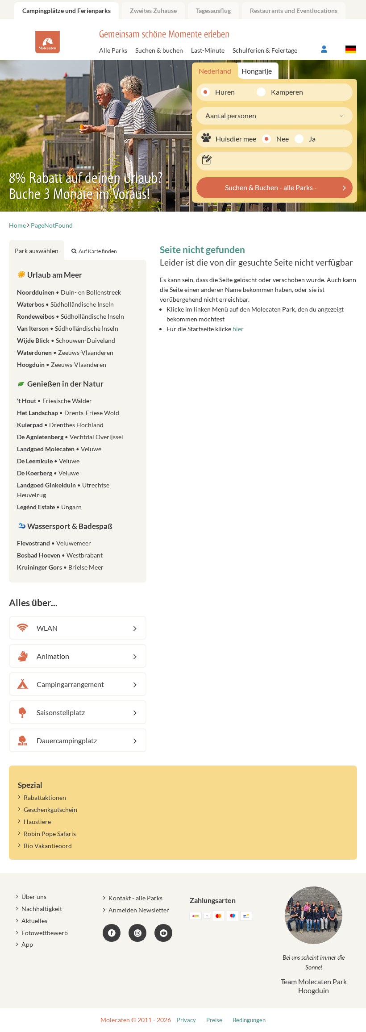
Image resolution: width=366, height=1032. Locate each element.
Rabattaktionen (45, 797)
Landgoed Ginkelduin (63, 490)
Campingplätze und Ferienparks (66, 10)
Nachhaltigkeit (41, 908)
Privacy (186, 1020)
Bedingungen (249, 1020)
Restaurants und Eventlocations (293, 10)
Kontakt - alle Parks (135, 898)
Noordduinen (69, 292)
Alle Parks (113, 50)
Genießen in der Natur (65, 383)
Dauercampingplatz (67, 740)
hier (238, 329)
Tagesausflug (213, 10)
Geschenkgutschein (50, 809)
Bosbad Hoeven (60, 555)
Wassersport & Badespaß (69, 526)
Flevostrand (54, 543)
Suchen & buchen (159, 50)
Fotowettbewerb (44, 932)
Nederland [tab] (215, 71)
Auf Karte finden (98, 251)
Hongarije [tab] (256, 71)
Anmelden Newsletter (138, 910)
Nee (282, 138)
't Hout (54, 400)
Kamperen (281, 91)
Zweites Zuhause (153, 10)
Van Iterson (67, 328)
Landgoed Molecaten (59, 449)
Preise (214, 1020)
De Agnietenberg (70, 437)
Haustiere (37, 821)
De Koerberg (48, 473)
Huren (225, 91)
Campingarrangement (70, 684)
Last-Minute (208, 50)
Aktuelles (34, 920)
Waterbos (65, 304)
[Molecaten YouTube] (163, 933)
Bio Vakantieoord (48, 845)
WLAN (47, 628)
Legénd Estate (49, 507)
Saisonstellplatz (61, 712)
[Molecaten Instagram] (137, 933)
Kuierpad (60, 425)
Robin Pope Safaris (50, 833)
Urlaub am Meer (54, 274)
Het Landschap (68, 412)
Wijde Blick (66, 340)
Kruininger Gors (60, 567)
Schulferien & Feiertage (265, 50)
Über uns (33, 896)
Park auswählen (36, 250)
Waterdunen (65, 352)
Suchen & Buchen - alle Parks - (271, 187)
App (27, 944)
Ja (312, 138)
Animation (53, 656)
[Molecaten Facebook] (112, 933)
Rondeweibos (70, 316)
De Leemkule (48, 461)
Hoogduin (61, 364)
